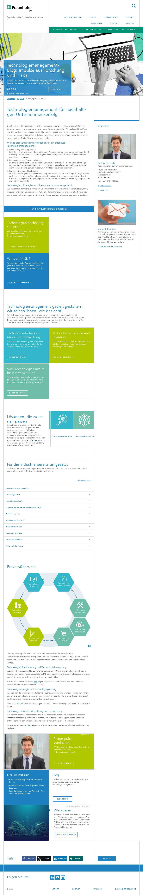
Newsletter (96, 23)
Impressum (97, 889)
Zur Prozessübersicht (19, 283)
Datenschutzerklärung (125, 889)
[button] (8, 89)
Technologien (111, 30)
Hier (35, 681)
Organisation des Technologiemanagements (24, 507)
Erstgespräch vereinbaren (22, 247)
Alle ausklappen (84, 480)
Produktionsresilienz (14, 527)
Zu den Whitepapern (65, 835)
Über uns (57, 30)
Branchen (91, 30)
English (130, 23)
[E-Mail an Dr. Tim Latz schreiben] (28, 752)
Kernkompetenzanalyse (54, 436)
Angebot (74, 30)
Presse (93, 17)
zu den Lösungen (17, 357)
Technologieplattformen (77, 436)
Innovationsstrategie (14, 501)
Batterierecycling (13, 514)
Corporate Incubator (14, 540)
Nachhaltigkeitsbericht (15, 520)
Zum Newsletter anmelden (111, 246)
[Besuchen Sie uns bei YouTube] (57, 877)
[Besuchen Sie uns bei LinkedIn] (52, 877)
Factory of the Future (14, 546)
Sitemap (56, 889)
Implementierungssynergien (17, 488)
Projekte (131, 30)
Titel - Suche (133, 5)
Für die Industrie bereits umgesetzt (48, 208)
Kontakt (114, 23)
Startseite (11, 99)
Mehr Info (104, 190)
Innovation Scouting (14, 533)
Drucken (107, 859)
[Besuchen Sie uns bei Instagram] (63, 877)
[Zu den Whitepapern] (28, 823)
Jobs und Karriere (73, 17)
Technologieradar (13, 495)
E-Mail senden (64, 763)
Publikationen (111, 17)
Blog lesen (62, 799)
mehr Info (55, 89)
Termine (130, 17)
